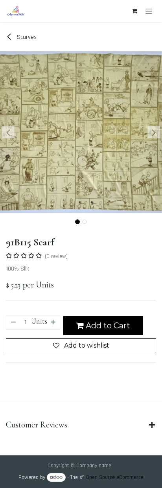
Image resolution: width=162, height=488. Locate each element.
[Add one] (53, 322)
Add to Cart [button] (107, 325)
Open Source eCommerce (115, 477)
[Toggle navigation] (149, 11)
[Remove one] (13, 322)
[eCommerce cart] (134, 11)
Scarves (26, 37)
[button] (8, 132)
